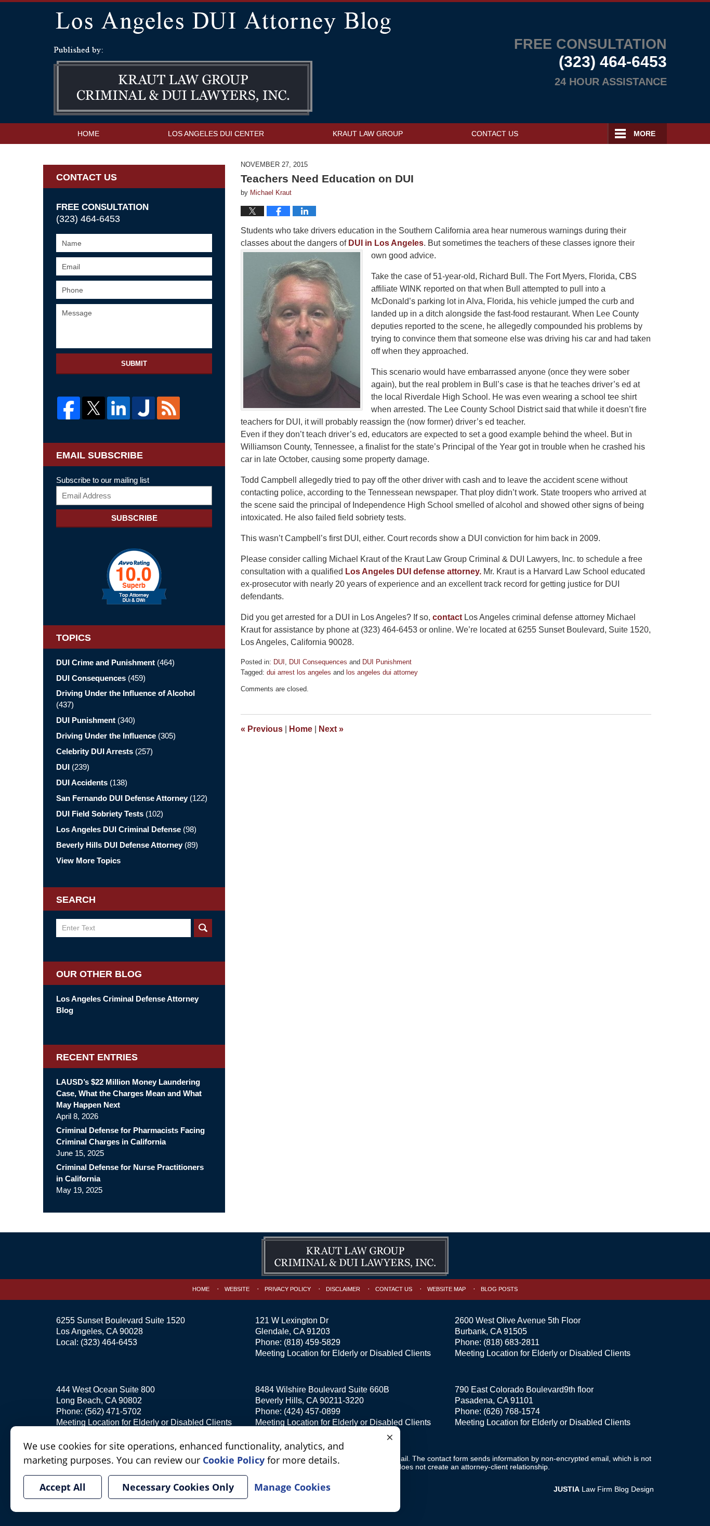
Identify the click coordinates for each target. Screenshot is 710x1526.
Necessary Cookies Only (178, 1487)
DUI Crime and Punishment (115, 662)
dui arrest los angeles (299, 672)
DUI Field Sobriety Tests (109, 813)
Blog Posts (499, 1289)
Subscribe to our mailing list (102, 480)
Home (88, 133)
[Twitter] (93, 408)
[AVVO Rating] (134, 576)
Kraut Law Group (368, 133)
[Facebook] (68, 408)
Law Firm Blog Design (604, 1489)
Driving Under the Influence (116, 735)
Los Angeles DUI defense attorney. (414, 571)
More (644, 133)
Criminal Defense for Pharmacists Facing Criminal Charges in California (130, 1136)
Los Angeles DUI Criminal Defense (126, 829)
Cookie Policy (234, 1460)
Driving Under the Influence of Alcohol (125, 699)
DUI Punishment (387, 662)
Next (331, 729)
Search (203, 928)
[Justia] (143, 408)
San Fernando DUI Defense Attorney (131, 798)
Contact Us (494, 133)
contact (447, 617)
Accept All (63, 1487)
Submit (134, 363)
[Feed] (168, 408)
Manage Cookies (292, 1487)
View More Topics (88, 860)
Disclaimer (343, 1289)
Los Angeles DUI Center (216, 133)
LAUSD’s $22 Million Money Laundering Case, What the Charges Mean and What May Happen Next (129, 1093)
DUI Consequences (318, 662)
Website (237, 1289)
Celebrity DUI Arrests (104, 751)
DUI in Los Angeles (385, 243)
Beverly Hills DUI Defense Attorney (127, 844)
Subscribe (134, 518)
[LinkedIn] (118, 408)
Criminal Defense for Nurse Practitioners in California (130, 1173)
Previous (262, 729)
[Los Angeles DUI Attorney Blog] (355, 20)
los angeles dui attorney (382, 672)
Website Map (446, 1289)
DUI (279, 662)
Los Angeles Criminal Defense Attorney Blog (127, 1004)
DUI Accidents (91, 782)
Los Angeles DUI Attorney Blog (183, 81)
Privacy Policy (288, 1289)
